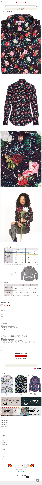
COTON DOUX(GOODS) (4, 424)
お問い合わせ (4, 442)
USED (2, 428)
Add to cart (21, 355)
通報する (39, 370)
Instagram (3, 456)
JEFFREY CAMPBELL (4, 426)
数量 (1, 350)
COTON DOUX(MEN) (4, 420)
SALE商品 (2, 433)
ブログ (3, 440)
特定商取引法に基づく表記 (5, 446)
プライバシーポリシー (5, 444)
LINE (2, 458)
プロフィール (4, 438)
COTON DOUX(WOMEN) (5, 422)
